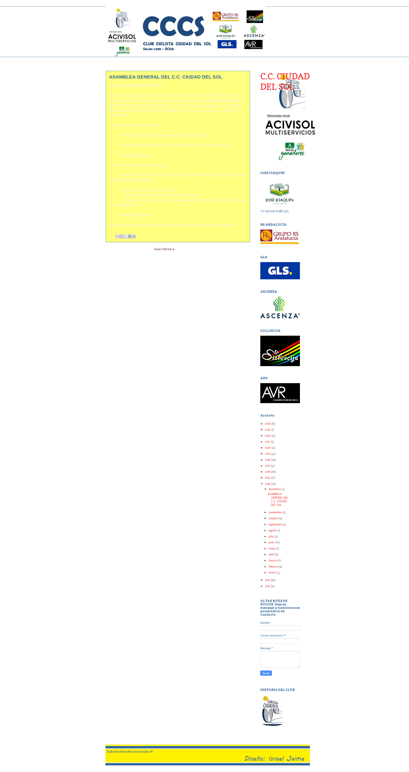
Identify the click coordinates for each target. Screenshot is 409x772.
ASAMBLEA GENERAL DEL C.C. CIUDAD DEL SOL (165, 77)
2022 (268, 435)
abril (272, 554)
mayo (272, 548)
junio (272, 542)
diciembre (275, 489)
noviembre (275, 512)
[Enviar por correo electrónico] (118, 236)
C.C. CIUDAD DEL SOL (285, 81)
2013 (268, 580)
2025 (268, 429)
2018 (268, 460)
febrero (274, 566)
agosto (273, 530)
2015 (268, 477)
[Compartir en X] (126, 236)
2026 (268, 423)
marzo (273, 560)
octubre (274, 518)
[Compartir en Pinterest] (134, 236)
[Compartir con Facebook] (130, 236)
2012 (268, 586)
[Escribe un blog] (122, 236)
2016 (268, 472)
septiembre (276, 524)
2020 (268, 448)
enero (273, 572)
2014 (268, 484)
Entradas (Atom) (189, 248)
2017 (268, 466)
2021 (268, 442)
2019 (268, 453)
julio (272, 536)
